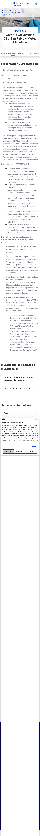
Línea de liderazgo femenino (18, 388)
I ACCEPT (8, 451)
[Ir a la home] (20, 4)
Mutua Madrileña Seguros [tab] (12, 53)
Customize (19, 452)
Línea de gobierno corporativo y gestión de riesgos (19, 379)
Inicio (4, 10)
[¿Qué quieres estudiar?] (36, 4)
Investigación (14, 10)
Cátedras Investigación (12, 12)
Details (34, 446)
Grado (7, 413)
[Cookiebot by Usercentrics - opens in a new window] (28, 419)
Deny (31, 452)
